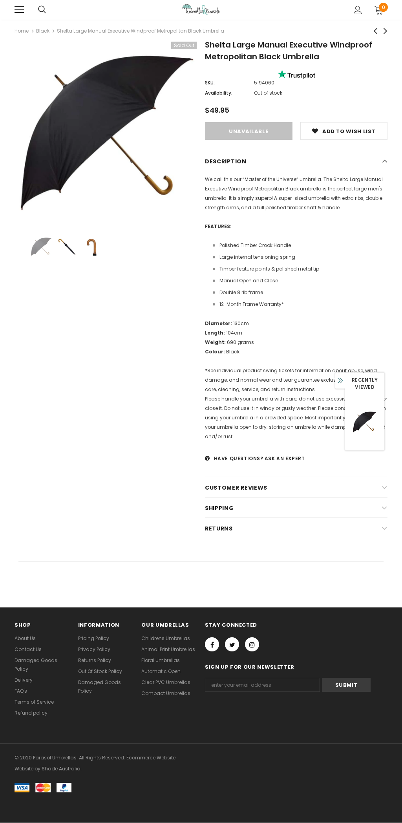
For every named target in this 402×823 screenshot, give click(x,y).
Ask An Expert (285, 458)
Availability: (218, 93)
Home (22, 30)
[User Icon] (358, 10)
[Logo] (201, 9)
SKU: (210, 82)
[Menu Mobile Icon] (19, 10)
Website (24, 768)
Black (42, 30)
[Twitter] (232, 644)
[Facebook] (212, 644)
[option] (106, 133)
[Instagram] (252, 644)
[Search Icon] (42, 10)
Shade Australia (61, 768)
